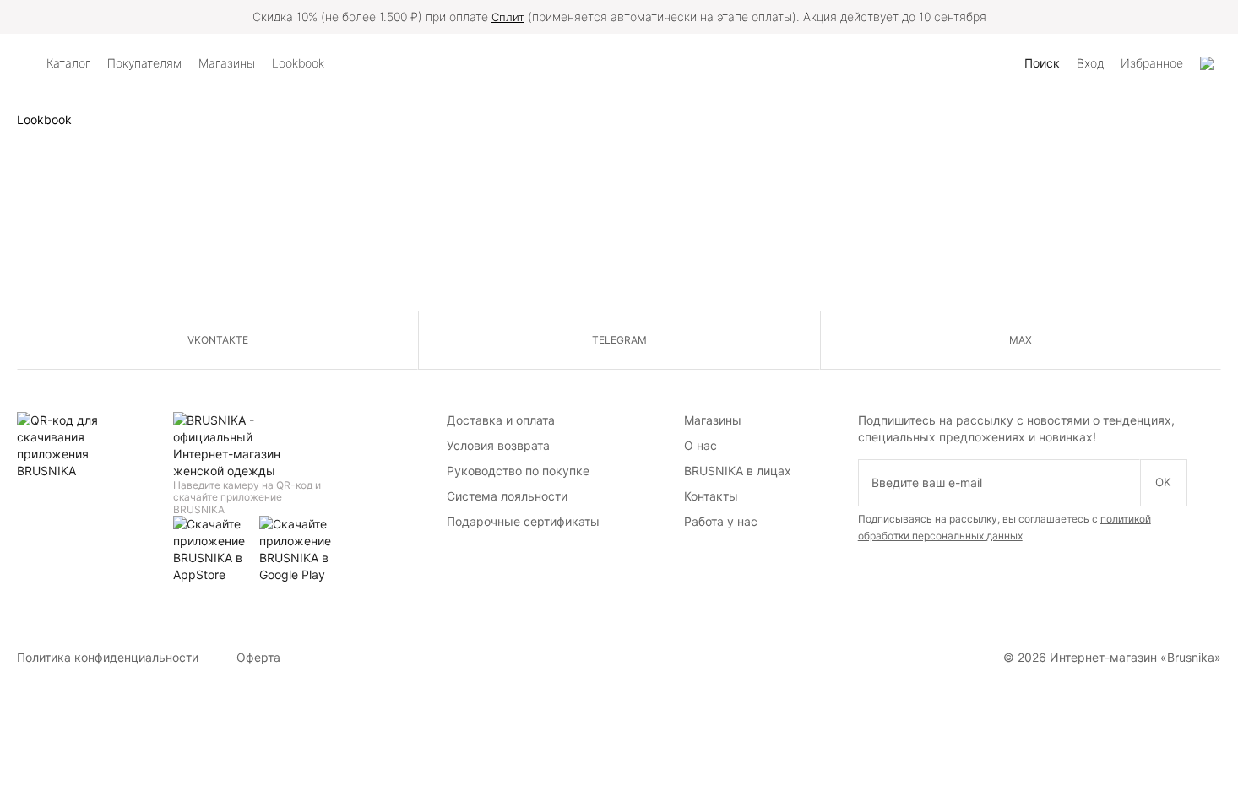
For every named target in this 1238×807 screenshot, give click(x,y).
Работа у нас (720, 521)
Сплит (507, 17)
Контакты (711, 496)
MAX (1020, 339)
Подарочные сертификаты (523, 521)
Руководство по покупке (518, 470)
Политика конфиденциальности (107, 657)
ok (1163, 482)
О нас (700, 445)
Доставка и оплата (501, 420)
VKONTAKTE (217, 339)
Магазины (712, 420)
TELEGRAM (619, 339)
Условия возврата (498, 445)
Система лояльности (507, 496)
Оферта (258, 657)
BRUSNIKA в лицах (737, 470)
